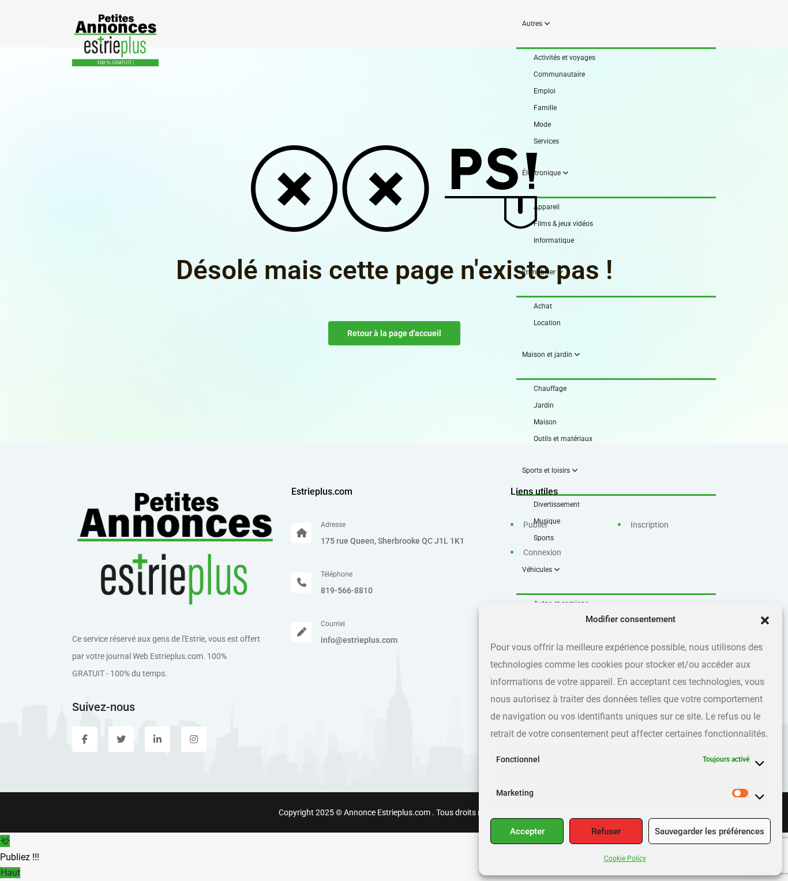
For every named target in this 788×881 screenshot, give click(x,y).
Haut (10, 872)
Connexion (542, 552)
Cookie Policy (625, 858)
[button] (765, 619)
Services (546, 141)
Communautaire (559, 74)
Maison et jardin (548, 355)
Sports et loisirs (547, 470)
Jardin (544, 405)
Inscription (650, 524)
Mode (542, 125)
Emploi (545, 91)
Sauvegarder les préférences (709, 831)
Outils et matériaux (563, 439)
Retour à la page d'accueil (394, 333)
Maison (545, 422)
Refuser (606, 831)
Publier (535, 524)
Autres (533, 24)
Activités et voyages (564, 58)
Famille (545, 108)
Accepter (527, 831)
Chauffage (550, 389)
